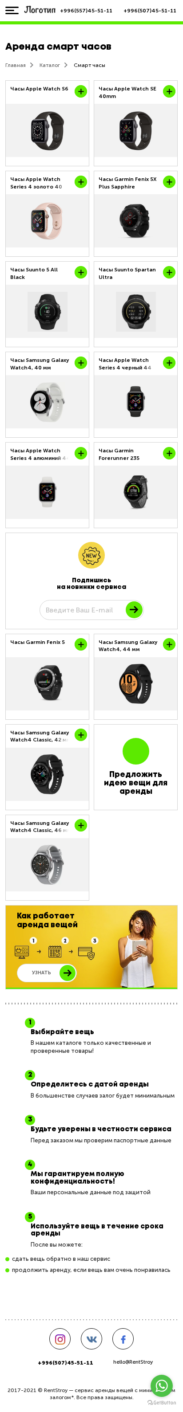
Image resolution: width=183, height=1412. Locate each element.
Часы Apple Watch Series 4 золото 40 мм (36, 183)
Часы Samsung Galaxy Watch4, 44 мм (128, 645)
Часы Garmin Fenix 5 (37, 642)
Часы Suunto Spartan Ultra (127, 273)
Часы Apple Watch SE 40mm (127, 92)
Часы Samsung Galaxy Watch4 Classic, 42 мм (40, 736)
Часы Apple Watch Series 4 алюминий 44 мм (40, 454)
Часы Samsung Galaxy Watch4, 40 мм (39, 363)
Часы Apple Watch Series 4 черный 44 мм (125, 364)
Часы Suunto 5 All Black (34, 273)
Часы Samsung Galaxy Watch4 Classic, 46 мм (40, 826)
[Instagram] (60, 1338)
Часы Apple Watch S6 (39, 89)
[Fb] (123, 1338)
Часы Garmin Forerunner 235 (119, 454)
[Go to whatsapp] (162, 1386)
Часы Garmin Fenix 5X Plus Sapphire (127, 182)
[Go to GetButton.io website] (161, 1403)
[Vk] (91, 1338)
